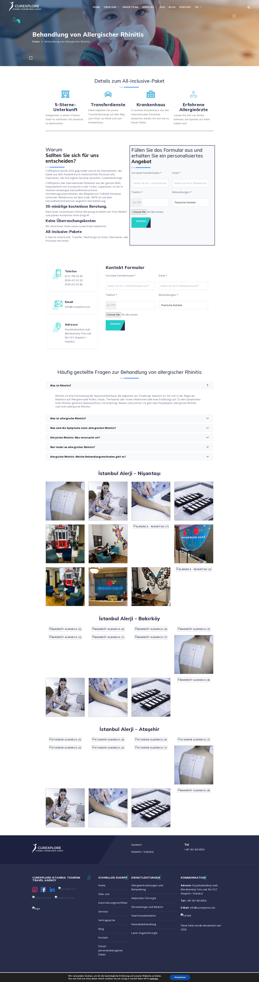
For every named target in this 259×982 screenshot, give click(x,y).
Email (176, 173)
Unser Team (130, 7)
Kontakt (186, 7)
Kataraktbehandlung (143, 924)
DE (197, 7)
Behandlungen (182, 192)
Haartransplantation (143, 915)
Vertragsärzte (106, 920)
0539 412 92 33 (74, 280)
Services (148, 7)
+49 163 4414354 (194, 849)
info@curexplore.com (77, 306)
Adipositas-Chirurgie (143, 898)
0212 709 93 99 (74, 276)
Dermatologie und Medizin (147, 907)
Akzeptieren (180, 977)
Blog (172, 7)
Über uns (110, 7)
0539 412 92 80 (74, 284)
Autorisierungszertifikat (112, 902)
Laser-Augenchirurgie (144, 933)
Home (96, 7)
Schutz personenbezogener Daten (110, 950)
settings (154, 978)
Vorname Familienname (146, 173)
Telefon (137, 192)
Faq (162, 7)
